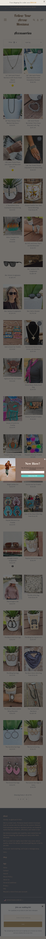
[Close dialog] (45, 459)
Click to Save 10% (32, 475)
